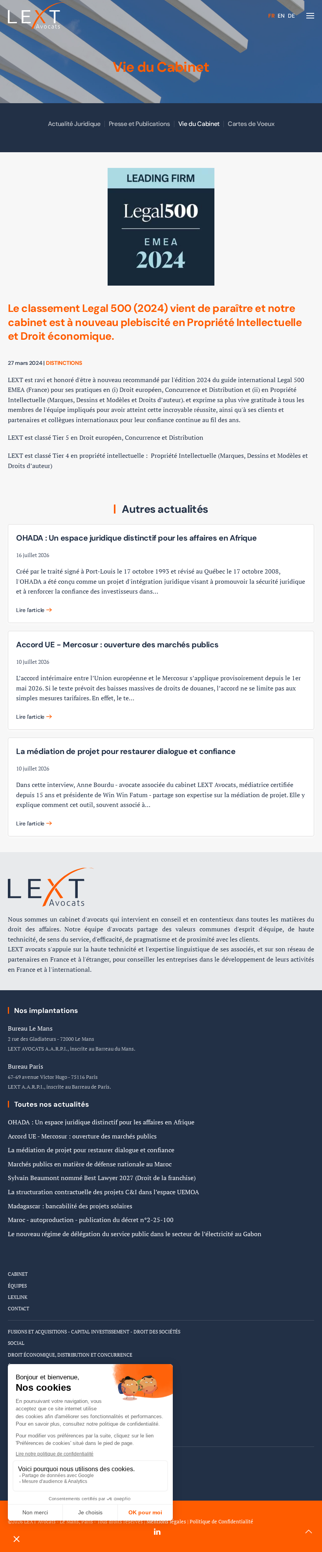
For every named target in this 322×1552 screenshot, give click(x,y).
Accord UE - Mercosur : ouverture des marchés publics (82, 1136)
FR (272, 15)
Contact (18, 1309)
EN (282, 15)
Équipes (17, 1286)
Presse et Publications (139, 124)
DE (291, 15)
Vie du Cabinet (199, 124)
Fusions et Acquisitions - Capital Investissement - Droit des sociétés (94, 1332)
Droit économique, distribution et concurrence (70, 1355)
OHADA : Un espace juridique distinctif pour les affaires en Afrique (101, 1122)
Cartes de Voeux (251, 124)
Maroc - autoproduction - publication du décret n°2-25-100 (91, 1219)
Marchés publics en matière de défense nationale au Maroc (90, 1164)
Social (16, 1343)
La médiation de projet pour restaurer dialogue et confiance (91, 1150)
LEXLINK (17, 1297)
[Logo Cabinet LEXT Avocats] (51, 886)
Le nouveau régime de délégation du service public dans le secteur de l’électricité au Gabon (135, 1234)
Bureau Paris (25, 1066)
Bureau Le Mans (30, 1028)
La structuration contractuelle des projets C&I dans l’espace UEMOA (103, 1192)
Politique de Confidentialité (221, 1521)
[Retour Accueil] (37, 15)
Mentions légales (166, 1521)
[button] (310, 15)
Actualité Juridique (74, 124)
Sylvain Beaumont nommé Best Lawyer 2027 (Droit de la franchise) (102, 1177)
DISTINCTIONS (64, 362)
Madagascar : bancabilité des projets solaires (70, 1206)
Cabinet (17, 1274)
